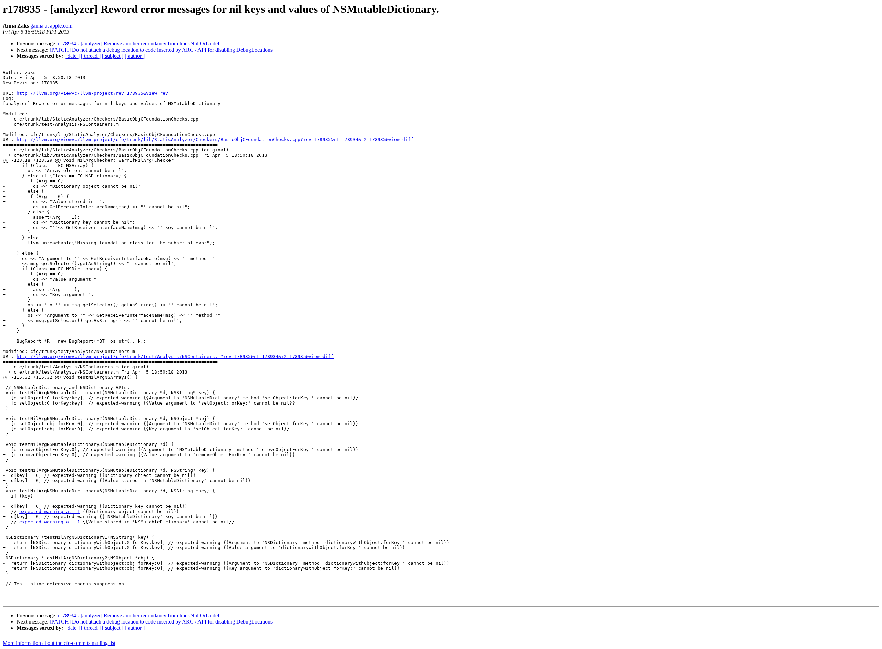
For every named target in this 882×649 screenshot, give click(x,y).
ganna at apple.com (51, 26)
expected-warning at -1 (49, 511)
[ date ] (72, 56)
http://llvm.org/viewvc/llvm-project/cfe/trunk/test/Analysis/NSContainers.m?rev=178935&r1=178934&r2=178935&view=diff (175, 356)
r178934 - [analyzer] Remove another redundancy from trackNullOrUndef (138, 43)
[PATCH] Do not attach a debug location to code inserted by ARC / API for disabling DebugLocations (161, 50)
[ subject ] (112, 56)
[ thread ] (91, 56)
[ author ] (135, 56)
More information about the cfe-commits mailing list (59, 643)
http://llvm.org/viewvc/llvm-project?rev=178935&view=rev (92, 93)
